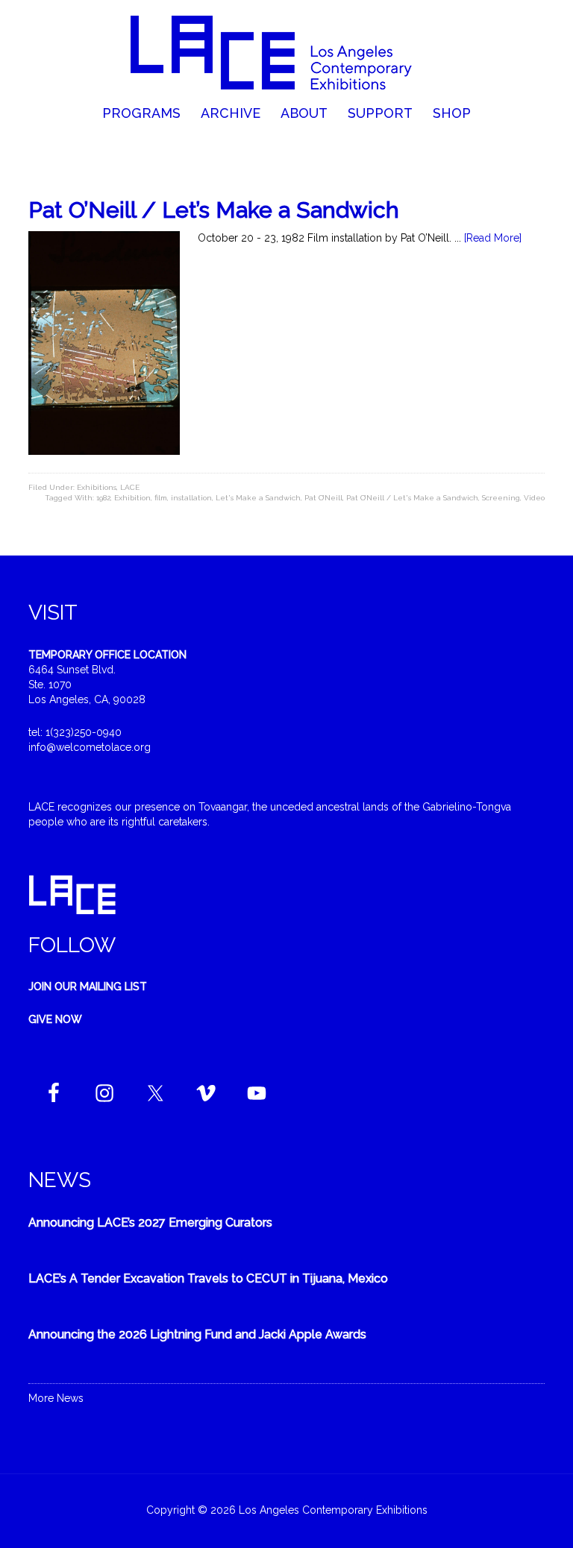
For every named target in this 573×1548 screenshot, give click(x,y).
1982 (103, 498)
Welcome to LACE (286, 52)
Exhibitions (96, 487)
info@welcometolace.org (89, 747)
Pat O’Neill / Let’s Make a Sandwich (213, 210)
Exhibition (132, 498)
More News (56, 1398)
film (160, 498)
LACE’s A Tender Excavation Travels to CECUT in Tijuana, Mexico (208, 1278)
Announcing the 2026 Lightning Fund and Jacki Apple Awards (197, 1334)
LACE (130, 487)
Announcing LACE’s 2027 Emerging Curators (150, 1222)
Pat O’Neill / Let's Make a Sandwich (412, 498)
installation (191, 498)
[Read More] (493, 238)
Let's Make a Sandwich (258, 498)
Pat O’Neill (323, 498)
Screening (501, 498)
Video (534, 498)
